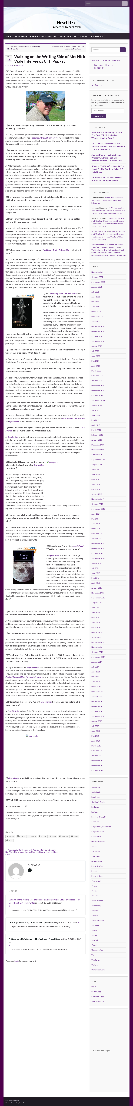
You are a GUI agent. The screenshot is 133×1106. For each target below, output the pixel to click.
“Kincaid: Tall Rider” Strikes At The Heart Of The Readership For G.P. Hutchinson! (107, 169)
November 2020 (97, 331)
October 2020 (97, 336)
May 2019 (95, 420)
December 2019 (97, 385)
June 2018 (95, 474)
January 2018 (96, 494)
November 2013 (97, 706)
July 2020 (95, 351)
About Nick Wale (68, 36)
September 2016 (98, 558)
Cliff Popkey (33, 850)
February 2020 (97, 376)
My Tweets (96, 85)
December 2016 (97, 543)
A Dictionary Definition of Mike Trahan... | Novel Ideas (34, 939)
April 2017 (95, 524)
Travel (94, 945)
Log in (93, 986)
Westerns (95, 960)
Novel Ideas (66, 22)
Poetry (94, 886)
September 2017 (98, 509)
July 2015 (95, 607)
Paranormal (96, 881)
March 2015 (96, 627)
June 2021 (95, 297)
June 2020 (95, 356)
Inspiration (95, 851)
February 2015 (97, 632)
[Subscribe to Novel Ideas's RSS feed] (19, 3)
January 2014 (96, 696)
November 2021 (97, 272)
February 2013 (97, 751)
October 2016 (97, 553)
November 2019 (97, 390)
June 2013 (95, 731)
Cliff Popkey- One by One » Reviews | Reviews (31, 922)
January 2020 (96, 381)
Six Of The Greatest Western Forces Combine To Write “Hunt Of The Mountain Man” (108, 146)
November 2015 (97, 593)
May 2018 (95, 479)
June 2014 (95, 672)
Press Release (97, 901)
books (25, 850)
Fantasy (94, 812)
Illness (94, 846)
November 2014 (97, 647)
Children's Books (98, 802)
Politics (94, 891)
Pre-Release (96, 896)
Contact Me (97, 36)
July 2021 (95, 292)
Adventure (95, 787)
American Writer (15, 850)
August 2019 (96, 405)
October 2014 (97, 652)
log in (16, 961)
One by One (30, 852)
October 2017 (97, 504)
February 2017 (97, 533)
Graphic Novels (97, 831)
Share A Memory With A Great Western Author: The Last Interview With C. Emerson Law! (106, 158)
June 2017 (95, 514)
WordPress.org (97, 1001)
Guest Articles (97, 836)
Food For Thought (98, 817)
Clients (83, 36)
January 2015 (96, 637)
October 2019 (97, 395)
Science (94, 915)
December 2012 (97, 760)
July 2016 (95, 568)
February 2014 (97, 691)
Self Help (95, 925)
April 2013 (95, 741)
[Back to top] (127, 1100)
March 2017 (96, 529)
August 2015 (96, 603)
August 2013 (96, 721)
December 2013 (97, 701)
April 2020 (95, 366)
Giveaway (95, 822)
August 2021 (96, 287)
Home (8, 36)
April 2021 (95, 307)
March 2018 (96, 489)
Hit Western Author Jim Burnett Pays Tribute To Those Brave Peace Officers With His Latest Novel (108, 210)
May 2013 (95, 736)
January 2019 (96, 440)
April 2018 (95, 484)
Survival (94, 940)
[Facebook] (6, 3)
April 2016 (95, 583)
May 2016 (95, 578)
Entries (96, 991)
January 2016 (96, 588)
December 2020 (97, 326)
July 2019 (95, 410)
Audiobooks (96, 792)
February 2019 (97, 435)
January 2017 (96, 538)
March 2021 (96, 311)
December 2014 (97, 642)
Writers (94, 965)
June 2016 (95, 573)
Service (94, 930)
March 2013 (96, 746)
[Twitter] (11, 3)
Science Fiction (97, 920)
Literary (52, 850)
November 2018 (97, 450)
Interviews (19, 65)
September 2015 (98, 598)
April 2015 (95, 622)
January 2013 (96, 756)
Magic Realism (97, 866)
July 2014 (95, 667)
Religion (94, 910)
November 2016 (97, 548)
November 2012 (97, 765)
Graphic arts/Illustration (101, 827)
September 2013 (98, 716)
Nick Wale (9, 852)
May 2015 (95, 617)
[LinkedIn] (15, 3)
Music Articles (97, 876)
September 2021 (98, 282)
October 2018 (97, 455)
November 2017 (97, 499)
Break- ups (95, 797)
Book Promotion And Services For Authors (35, 36)
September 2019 (98, 400)
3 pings (12, 890)
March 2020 (96, 371)
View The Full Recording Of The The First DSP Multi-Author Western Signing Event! (106, 135)
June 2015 (95, 612)
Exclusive (95, 807)
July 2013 (95, 726)
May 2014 (95, 677)
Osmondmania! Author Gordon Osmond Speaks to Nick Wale (67, 47)
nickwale (11, 65)
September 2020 (98, 341)
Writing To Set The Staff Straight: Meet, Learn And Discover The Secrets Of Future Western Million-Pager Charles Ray (108, 252)
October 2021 (97, 277)
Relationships (96, 905)
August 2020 (96, 346)
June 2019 (95, 415)
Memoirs (94, 871)
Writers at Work (98, 970)
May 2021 (95, 302)
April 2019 (95, 425)
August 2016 (96, 563)
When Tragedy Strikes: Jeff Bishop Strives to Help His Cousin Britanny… (107, 200)
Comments (97, 996)
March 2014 (96, 686)
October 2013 (97, 711)
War (93, 955)
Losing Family (96, 861)
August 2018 (96, 464)
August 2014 (96, 662)
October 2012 (97, 770)
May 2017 (95, 519)
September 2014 (98, 657)
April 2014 (95, 682)
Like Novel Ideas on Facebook (106, 61)
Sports (94, 935)
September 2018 (98, 459)
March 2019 (96, 430)
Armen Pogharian (98, 231)
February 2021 (97, 316)
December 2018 (97, 445)
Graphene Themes (22, 1103)
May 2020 (95, 361)
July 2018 (95, 469)
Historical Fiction (98, 841)
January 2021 (96, 321)
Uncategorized (97, 950)
